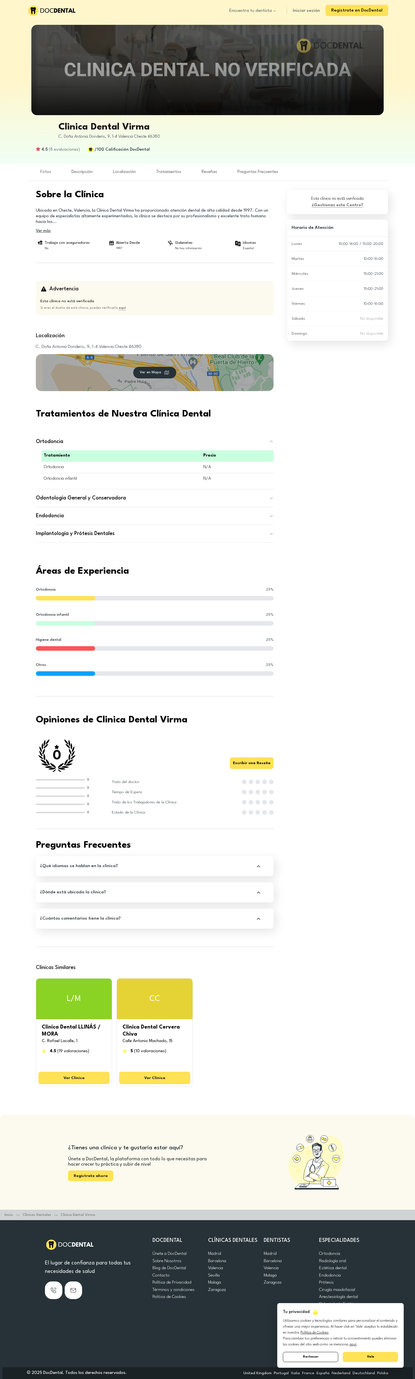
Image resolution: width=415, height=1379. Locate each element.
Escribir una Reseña (251, 763)
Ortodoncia (329, 1253)
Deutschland (364, 1373)
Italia (295, 1373)
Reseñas (209, 172)
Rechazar (310, 1356)
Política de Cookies (314, 1332)
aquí (353, 1344)
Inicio (9, 1215)
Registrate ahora (91, 1176)
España (322, 1373)
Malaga (214, 1282)
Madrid (214, 1253)
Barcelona (217, 1261)
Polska (382, 1373)
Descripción (82, 172)
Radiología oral (332, 1261)
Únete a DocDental (169, 1253)
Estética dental (333, 1268)
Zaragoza (217, 1290)
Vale (370, 1356)
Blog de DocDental (169, 1268)
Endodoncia (330, 1275)
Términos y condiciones (173, 1290)
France (308, 1373)
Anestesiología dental (338, 1297)
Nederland (341, 1373)
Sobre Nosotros (167, 1261)
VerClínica (74, 1078)
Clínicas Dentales (37, 1215)
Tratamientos (168, 172)
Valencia (215, 1268)
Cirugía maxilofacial (337, 1290)
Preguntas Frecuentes (257, 172)
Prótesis (326, 1282)
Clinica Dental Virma (78, 1215)
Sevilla (214, 1275)
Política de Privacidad (171, 1282)
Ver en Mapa (150, 372)
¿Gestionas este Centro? (337, 205)
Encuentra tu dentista (250, 10)
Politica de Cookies (169, 1297)
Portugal (281, 1373)
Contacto (161, 1275)
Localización (124, 172)
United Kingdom (257, 1373)
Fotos (45, 172)
